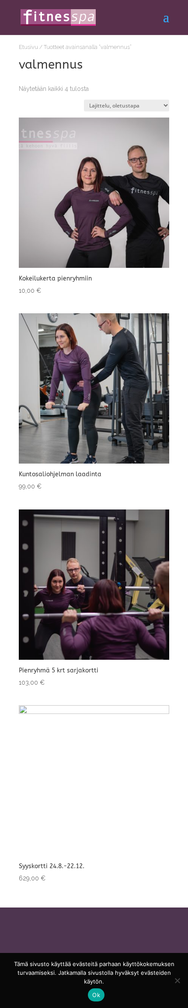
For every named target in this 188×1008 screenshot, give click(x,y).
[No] (177, 980)
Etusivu (28, 47)
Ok (96, 994)
